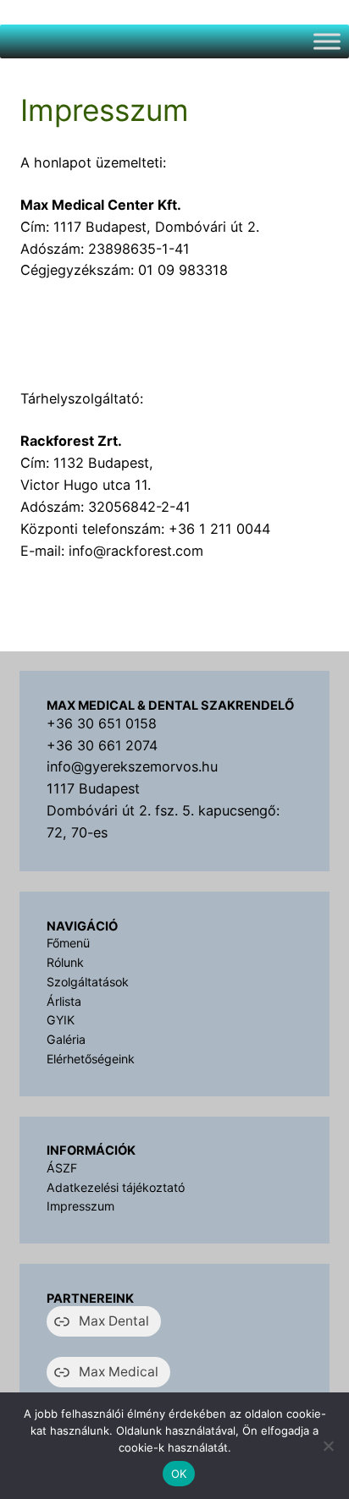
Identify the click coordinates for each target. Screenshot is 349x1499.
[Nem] (327, 1445)
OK (179, 1473)
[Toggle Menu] (327, 41)
